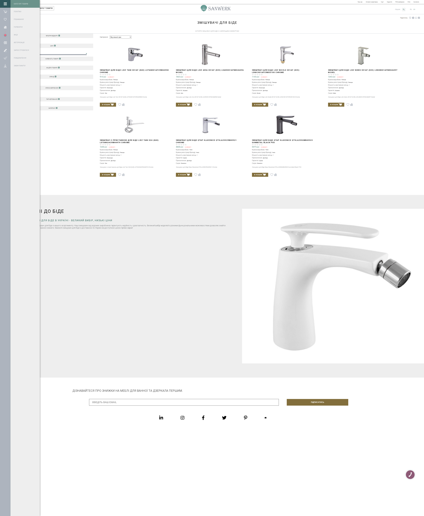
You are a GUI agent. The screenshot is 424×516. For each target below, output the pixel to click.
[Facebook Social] (207, 418)
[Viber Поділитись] (410, 18)
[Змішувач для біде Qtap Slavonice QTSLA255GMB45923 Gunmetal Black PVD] (286, 125)
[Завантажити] (5, 66)
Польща (25, 92)
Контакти (416, 2)
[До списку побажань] (119, 104)
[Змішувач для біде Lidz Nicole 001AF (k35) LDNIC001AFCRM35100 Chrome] (286, 55)
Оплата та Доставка (372, 2)
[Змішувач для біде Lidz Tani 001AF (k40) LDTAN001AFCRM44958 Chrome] (134, 55)
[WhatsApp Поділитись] (416, 18)
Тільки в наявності (29, 63)
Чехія (24, 94)
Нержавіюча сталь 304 (30, 115)
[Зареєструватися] (5, 50)
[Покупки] (5, 11)
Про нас (360, 2)
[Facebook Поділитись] (419, 18)
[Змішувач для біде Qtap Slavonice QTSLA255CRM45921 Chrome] (210, 125)
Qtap (24, 83)
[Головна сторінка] (215, 9)
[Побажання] (5, 19)
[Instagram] (187, 418)
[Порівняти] (5, 27)
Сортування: (104, 37)
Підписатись (317, 402)
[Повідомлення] (5, 58)
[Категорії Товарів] (5, 4)
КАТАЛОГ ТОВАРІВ (45, 8)
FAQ (409, 2)
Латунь (25, 112)
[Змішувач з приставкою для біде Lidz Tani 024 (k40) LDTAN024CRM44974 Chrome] (134, 125)
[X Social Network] (228, 418)
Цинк (24, 117)
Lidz (24, 81)
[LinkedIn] (165, 418)
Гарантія (389, 2)
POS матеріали (399, 2)
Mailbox (270, 418)
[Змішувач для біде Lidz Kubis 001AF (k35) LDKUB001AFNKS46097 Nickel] (363, 55)
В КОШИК (106, 104)
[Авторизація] (5, 42)
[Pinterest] (250, 418)
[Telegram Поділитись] (413, 18)
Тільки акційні (27, 72)
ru (411, 9)
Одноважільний (28, 103)
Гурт (382, 2)
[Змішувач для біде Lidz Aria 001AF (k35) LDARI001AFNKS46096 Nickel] (210, 55)
